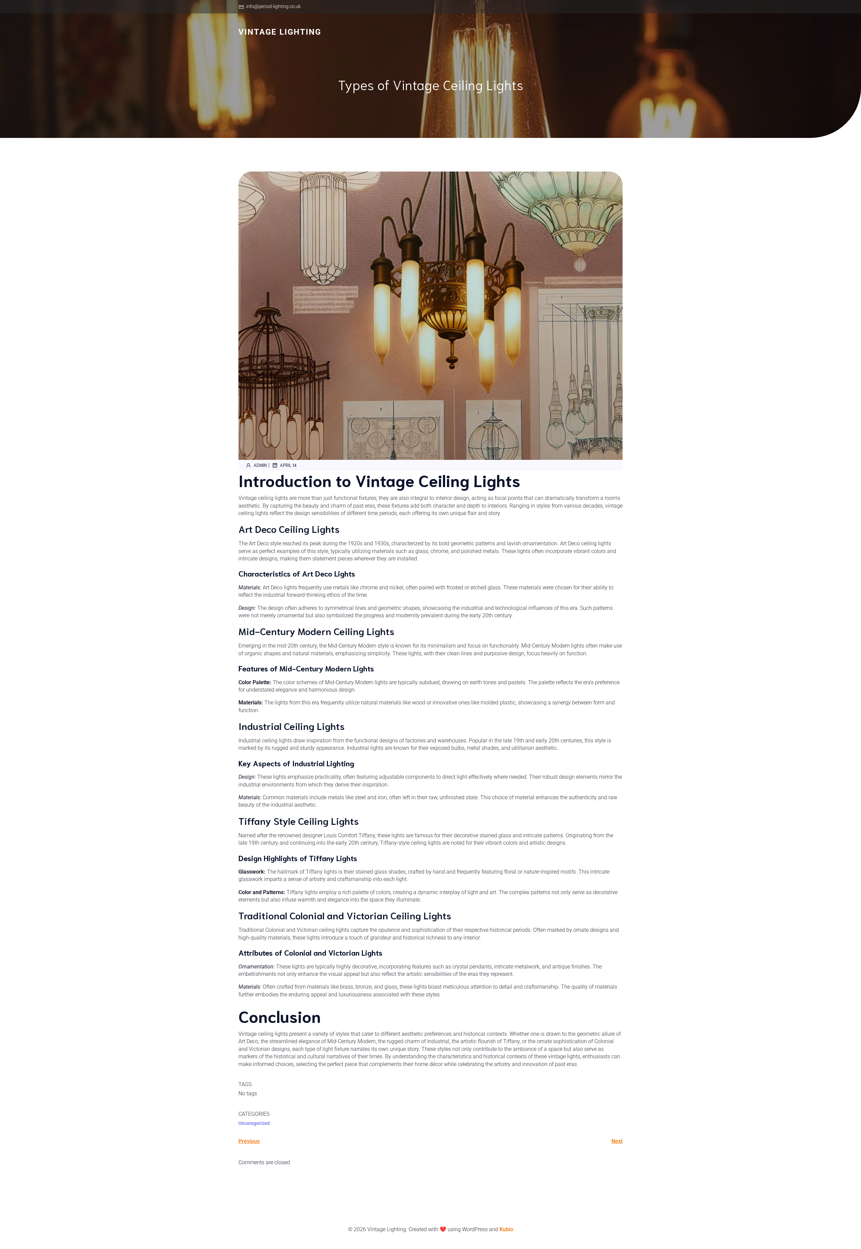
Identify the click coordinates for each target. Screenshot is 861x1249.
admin (260, 465)
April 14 (288, 465)
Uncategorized (254, 1123)
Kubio (506, 1229)
